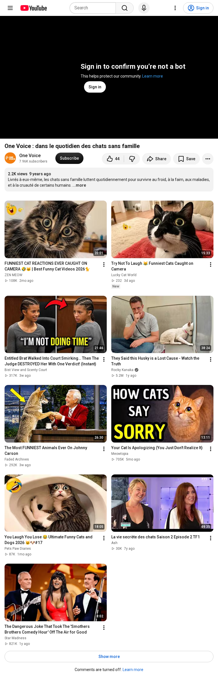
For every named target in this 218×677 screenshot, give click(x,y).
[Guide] (10, 8)
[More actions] (207, 158)
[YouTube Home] (33, 8)
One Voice (30, 155)
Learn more (152, 76)
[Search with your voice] (144, 8)
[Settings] (175, 8)
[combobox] (94, 8)
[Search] (125, 8)
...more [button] (79, 185)
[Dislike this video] (132, 158)
